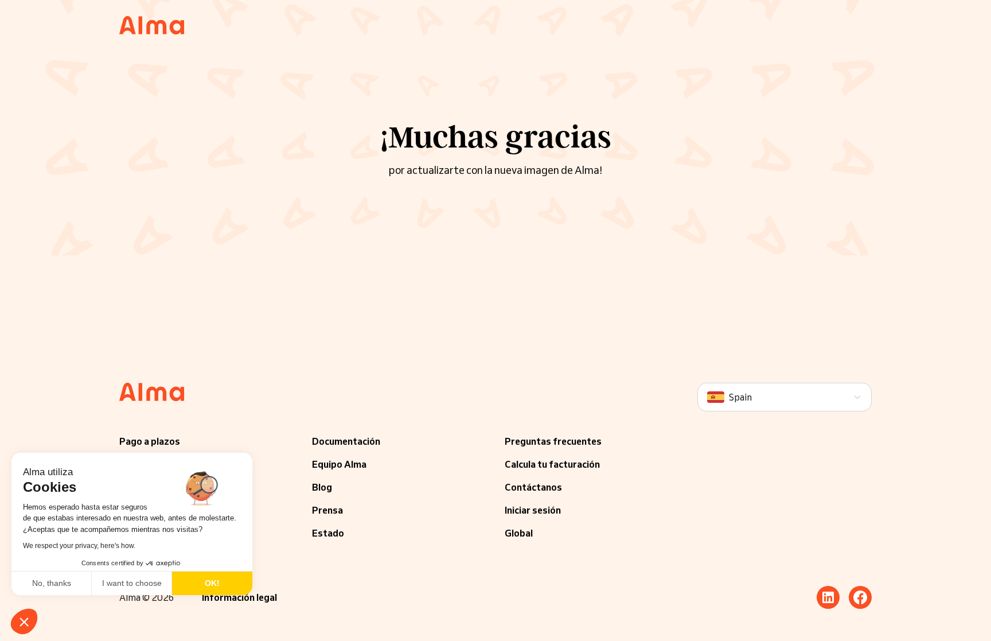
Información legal (239, 597)
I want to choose (132, 583)
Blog (322, 487)
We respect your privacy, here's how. (79, 546)
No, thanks (51, 583)
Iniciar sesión (533, 510)
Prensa (327, 510)
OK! (212, 583)
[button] (24, 621)
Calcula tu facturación (552, 464)
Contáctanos (533, 487)
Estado (328, 533)
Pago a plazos (149, 441)
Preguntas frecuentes (553, 441)
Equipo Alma (339, 464)
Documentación (346, 441)
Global (519, 533)
